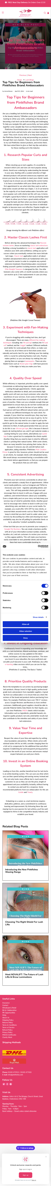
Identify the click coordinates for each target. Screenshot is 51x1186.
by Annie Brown (7, 91)
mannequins (29, 361)
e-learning (9, 664)
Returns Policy (7, 1023)
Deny (25, 638)
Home (19, 80)
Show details (38, 617)
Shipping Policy (7, 1020)
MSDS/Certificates (9, 1035)
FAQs (4, 1015)
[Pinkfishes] (25, 13)
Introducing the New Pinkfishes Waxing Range (21, 871)
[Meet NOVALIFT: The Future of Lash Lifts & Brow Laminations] (26, 953)
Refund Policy (7, 1030)
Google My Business (12, 529)
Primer (5, 452)
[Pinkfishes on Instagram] (10, 1085)
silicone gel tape (22, 428)
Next (30, 75)
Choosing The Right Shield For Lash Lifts (24, 923)
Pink (38, 449)
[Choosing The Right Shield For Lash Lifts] (26, 900)
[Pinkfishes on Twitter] (3, 1085)
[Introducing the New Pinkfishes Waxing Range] (26, 848)
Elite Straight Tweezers (14, 269)
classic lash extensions (39, 245)
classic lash (31, 248)
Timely (29, 792)
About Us (5, 1018)
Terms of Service (8, 1027)
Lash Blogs (29, 80)
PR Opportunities (8, 1013)
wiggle (23, 345)
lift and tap (27, 343)
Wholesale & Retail (9, 1008)
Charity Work (7, 1037)
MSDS (24, 710)
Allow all (25, 624)
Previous (22, 75)
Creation (43, 449)
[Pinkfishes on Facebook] (7, 1085)
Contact (5, 1005)
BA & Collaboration (9, 1010)
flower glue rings (26, 364)
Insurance (5, 1003)
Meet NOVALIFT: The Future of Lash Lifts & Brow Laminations (24, 976)
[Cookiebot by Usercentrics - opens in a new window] (38, 546)
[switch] (45, 593)
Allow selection (25, 631)
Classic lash (18, 256)
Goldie (20, 792)
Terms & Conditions (9, 1025)
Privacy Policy (7, 1032)
